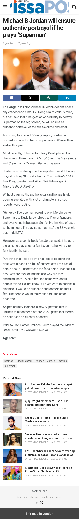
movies (63, 360)
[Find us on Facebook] (37, 503)
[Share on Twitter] (30, 98)
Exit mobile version (39, 514)
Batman (8, 360)
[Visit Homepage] (39, 7)
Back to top (40, 491)
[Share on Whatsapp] (49, 98)
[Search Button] (74, 7)
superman (10, 365)
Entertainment (11, 354)
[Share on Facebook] (12, 98)
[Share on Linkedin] (67, 98)
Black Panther (24, 360)
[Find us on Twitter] (41, 503)
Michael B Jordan (45, 360)
